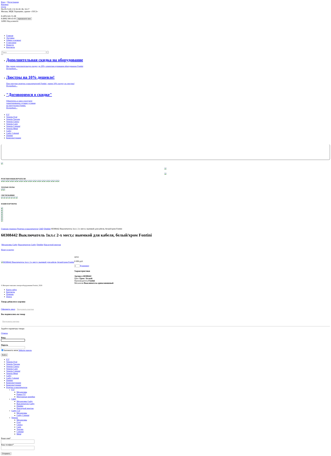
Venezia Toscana (13, 119)
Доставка (10, 38)
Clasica (19, 425)
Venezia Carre (12, 124)
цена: (76, 257)
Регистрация (13, 2)
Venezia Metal (12, 128)
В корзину (84, 266)
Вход (3, 2)
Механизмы (22, 392)
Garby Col (15, 411)
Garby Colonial (12, 133)
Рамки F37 (21, 394)
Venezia (14, 418)
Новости (10, 45)
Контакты (10, 47)
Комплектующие (13, 138)
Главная (9, 36)
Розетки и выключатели (27, 229)
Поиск (9, 297)
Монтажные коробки (26, 397)
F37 (7, 115)
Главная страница (9, 229)
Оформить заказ (8, 309)
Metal (19, 434)
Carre (19, 427)
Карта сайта (11, 290)
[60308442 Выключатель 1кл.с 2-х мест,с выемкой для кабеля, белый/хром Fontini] (37, 262)
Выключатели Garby (27, 245)
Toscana (20, 429)
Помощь (10, 294)
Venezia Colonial (13, 126)
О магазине (11, 43)
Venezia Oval (11, 117)
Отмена (4, 333)
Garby (8, 131)
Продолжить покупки (25, 309)
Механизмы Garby (9, 245)
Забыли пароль (25, 350)
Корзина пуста (4, 5)
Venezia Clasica (12, 121)
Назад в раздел (7, 250)
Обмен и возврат (13, 40)
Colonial (20, 432)
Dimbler (9, 135)
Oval (19, 422)
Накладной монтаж (52, 245)
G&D (41, 229)
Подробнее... (11, 68)
